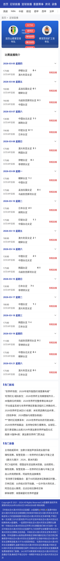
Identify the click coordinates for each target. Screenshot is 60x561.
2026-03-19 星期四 (12, 333)
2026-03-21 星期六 (12, 363)
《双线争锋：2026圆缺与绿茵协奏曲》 (24, 415)
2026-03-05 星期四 (12, 63)
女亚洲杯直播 (9, 74)
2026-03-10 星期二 (12, 201)
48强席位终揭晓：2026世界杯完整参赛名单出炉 (29, 400)
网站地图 (41, 505)
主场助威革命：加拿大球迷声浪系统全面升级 (27, 450)
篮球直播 (27, 4)
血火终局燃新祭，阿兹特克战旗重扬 (23, 473)
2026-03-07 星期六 (12, 111)
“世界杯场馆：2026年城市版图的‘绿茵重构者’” (27, 391)
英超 (5, 11)
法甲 (51, 11)
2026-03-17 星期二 (12, 297)
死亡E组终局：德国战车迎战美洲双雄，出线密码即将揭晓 (31, 464)
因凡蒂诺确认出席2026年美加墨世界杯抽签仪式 (28, 429)
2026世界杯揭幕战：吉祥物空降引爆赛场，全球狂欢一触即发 (31, 424)
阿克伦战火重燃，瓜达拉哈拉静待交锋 (24, 488)
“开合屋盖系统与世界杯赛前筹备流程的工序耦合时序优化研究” (31, 405)
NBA (13, 11)
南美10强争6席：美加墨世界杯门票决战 (24, 434)
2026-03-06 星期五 (12, 81)
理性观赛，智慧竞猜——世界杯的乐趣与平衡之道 (29, 454)
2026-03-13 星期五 (12, 230)
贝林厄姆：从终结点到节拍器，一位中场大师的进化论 (31, 483)
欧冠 (28, 11)
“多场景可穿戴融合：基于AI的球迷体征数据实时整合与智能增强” (31, 478)
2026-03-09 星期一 (12, 171)
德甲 (36, 11)
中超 (21, 11)
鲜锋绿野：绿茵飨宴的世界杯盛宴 (21, 493)
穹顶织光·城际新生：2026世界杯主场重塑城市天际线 (31, 396)
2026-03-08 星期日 (12, 141)
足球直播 (15, 4)
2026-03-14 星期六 (12, 249)
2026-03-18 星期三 (12, 315)
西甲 (44, 11)
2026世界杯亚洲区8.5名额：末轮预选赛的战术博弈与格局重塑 (31, 410)
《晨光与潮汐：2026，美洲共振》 (22, 459)
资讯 (47, 4)
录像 (54, 4)
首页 (5, 4)
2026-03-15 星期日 (12, 278)
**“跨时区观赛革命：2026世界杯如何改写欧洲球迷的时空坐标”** (31, 420)
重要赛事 (38, 4)
